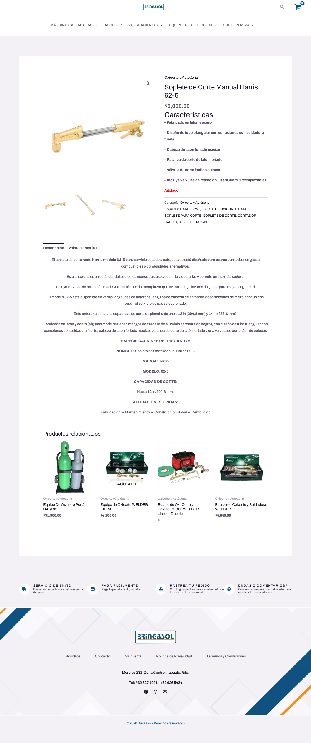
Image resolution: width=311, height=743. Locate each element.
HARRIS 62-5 (190, 209)
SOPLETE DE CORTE (219, 215)
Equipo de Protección (190, 25)
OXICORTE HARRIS (235, 209)
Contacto (102, 656)
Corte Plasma (236, 25)
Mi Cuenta (133, 656)
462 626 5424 (171, 683)
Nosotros (72, 656)
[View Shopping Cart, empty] (297, 7)
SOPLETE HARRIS (192, 222)
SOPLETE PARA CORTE (182, 215)
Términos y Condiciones (226, 656)
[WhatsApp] (155, 692)
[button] (282, 7)
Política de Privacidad (174, 656)
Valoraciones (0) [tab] (83, 248)
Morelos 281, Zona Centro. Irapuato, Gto (155, 672)
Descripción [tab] (53, 248)
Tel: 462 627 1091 (143, 683)
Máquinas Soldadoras (72, 25)
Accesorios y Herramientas (131, 25)
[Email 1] (165, 692)
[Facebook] (146, 692)
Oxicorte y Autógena (181, 77)
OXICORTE (210, 209)
